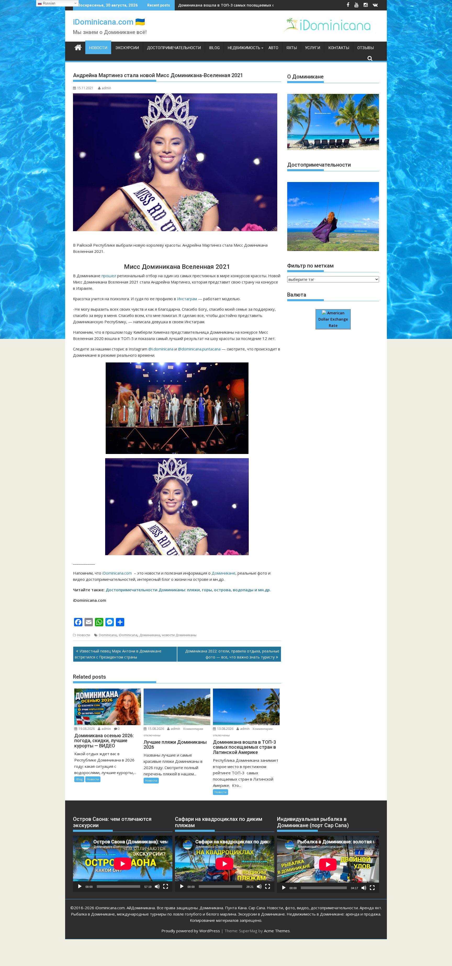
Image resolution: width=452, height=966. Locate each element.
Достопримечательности (174, 48)
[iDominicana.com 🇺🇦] (78, 46)
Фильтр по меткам (310, 266)
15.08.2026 (156, 728)
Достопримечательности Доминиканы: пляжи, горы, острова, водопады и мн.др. (188, 589)
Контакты (338, 48)
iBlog (214, 48)
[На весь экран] (165, 886)
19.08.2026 (86, 728)
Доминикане (223, 573)
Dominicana (108, 635)
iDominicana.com (117, 573)
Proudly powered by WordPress (190, 930)
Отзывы (365, 48)
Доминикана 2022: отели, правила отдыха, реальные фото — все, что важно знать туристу (232, 654)
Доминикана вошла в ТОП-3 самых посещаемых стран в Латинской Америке (252, 5)
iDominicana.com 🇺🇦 (109, 21)
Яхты (291, 48)
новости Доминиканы (179, 635)
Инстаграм (187, 298)
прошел (108, 275)
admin (106, 88)
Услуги (312, 48)
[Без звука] (157, 886)
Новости (98, 48)
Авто (273, 48)
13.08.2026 (225, 728)
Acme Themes (277, 930)
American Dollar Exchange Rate (333, 319)
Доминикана (149, 635)
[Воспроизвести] (79, 886)
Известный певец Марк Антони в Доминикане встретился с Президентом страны (118, 654)
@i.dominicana (160, 348)
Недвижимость (244, 48)
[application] (122, 864)
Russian (48, 3)
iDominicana (128, 635)
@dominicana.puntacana (199, 348)
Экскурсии (127, 48)
